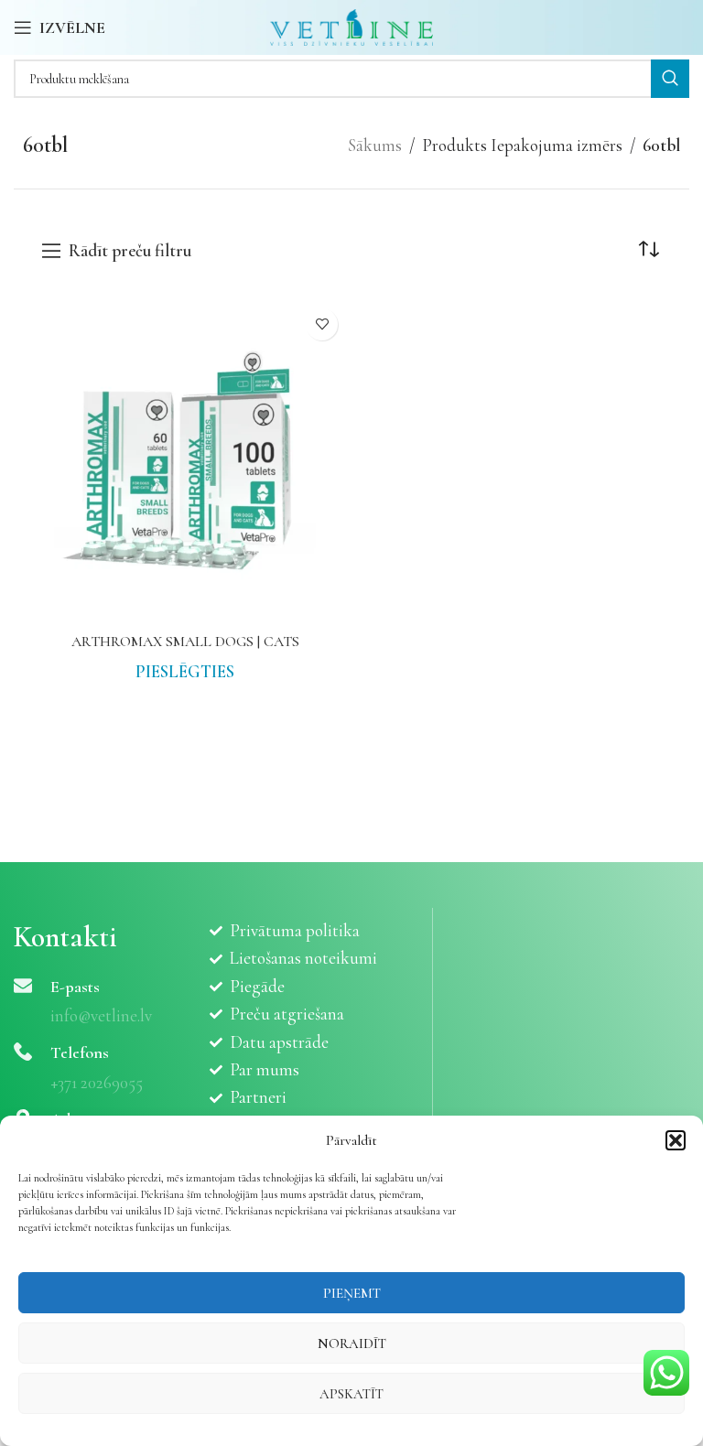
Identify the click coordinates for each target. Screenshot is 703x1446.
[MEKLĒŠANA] (670, 78)
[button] (675, 1140)
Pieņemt (352, 1293)
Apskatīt (351, 1394)
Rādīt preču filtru (130, 251)
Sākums (375, 145)
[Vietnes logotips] (352, 25)
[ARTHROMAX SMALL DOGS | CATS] (185, 461)
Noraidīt (352, 1343)
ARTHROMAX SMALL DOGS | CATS (185, 641)
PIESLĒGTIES (184, 671)
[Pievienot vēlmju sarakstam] (322, 324)
